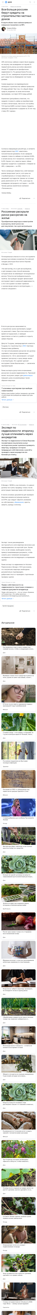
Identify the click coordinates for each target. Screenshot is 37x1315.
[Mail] (6, 2)
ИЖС (17, 151)
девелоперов (28, 375)
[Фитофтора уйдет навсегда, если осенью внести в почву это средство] (18, 840)
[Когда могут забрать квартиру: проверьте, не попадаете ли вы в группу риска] (18, 982)
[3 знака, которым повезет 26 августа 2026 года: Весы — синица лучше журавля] (18, 1296)
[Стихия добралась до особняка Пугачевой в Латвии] (18, 812)
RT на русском (22, 424)
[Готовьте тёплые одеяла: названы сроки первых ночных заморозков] (18, 1210)
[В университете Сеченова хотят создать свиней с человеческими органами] (18, 1125)
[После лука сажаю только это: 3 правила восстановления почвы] (18, 925)
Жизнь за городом (15, 6)
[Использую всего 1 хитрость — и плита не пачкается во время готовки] (18, 1039)
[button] (18, 43)
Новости (27, 208)
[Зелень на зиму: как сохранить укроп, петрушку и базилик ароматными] (18, 897)
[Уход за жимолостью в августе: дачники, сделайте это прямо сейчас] (18, 1267)
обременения (19, 502)
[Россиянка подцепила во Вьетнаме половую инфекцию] (18, 755)
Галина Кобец (11, 28)
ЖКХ (24, 346)
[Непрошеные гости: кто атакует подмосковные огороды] (18, 1239)
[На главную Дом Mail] (9, 2)
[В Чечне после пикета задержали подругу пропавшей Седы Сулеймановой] (18, 698)
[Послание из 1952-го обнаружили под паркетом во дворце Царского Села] (18, 783)
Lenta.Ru (19, 208)
